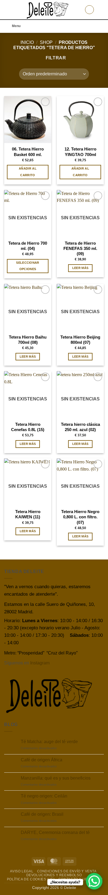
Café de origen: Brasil (42, 814)
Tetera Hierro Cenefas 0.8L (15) (27, 427)
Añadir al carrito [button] (28, 172)
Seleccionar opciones (27, 266)
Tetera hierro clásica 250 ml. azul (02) (80, 427)
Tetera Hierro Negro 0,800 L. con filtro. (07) (80, 517)
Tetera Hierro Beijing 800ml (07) (80, 340)
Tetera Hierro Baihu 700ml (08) (28, 340)
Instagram (40, 663)
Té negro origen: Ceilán (44, 796)
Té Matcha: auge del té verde (49, 741)
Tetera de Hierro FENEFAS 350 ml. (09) (80, 248)
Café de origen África (41, 759)
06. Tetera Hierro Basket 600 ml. (28, 152)
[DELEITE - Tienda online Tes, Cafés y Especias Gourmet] (48, 9)
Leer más (80, 268)
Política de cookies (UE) (31, 879)
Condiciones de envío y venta (67, 871)
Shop (46, 42)
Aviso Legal (21, 871)
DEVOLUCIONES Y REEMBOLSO (54, 875)
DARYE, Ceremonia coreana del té (55, 832)
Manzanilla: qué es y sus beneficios (56, 778)
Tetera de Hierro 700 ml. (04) (27, 246)
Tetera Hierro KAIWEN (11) (27, 514)
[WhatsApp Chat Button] (94, 881)
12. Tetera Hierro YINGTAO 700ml (80, 152)
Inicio (27, 42)
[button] (7, 9)
